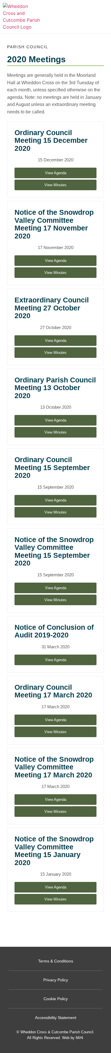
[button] (105, 16)
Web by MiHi (72, 1038)
